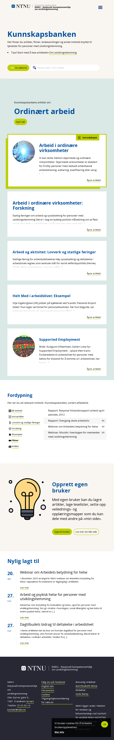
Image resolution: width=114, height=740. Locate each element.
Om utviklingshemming (63, 52)
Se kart (30, 701)
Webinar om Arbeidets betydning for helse (53, 572)
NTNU (102, 717)
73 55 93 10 (23, 705)
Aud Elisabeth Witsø (86, 685)
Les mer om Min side (86, 531)
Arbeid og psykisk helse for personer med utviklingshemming (53, 596)
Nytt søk (20, 121)
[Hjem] (41, 7)
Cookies (45, 694)
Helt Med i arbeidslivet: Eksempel (41, 295)
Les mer (24, 587)
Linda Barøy (82, 693)
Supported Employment (59, 339)
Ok (104, 724)
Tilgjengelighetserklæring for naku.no (55, 700)
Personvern (47, 690)
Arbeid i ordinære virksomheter (58, 147)
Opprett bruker (62, 531)
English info (47, 686)
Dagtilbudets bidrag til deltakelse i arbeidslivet (57, 624)
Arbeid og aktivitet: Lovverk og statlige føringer (54, 252)
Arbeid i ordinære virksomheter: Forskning (48, 205)
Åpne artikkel (94, 180)
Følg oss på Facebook (53, 681)
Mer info (59, 731)
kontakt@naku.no (16, 709)
